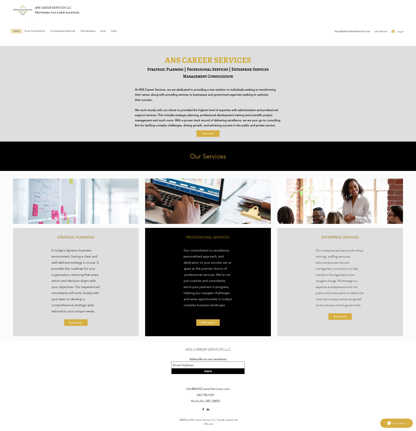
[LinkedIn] (208, 409)
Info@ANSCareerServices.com (352, 31)
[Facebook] (203, 409)
